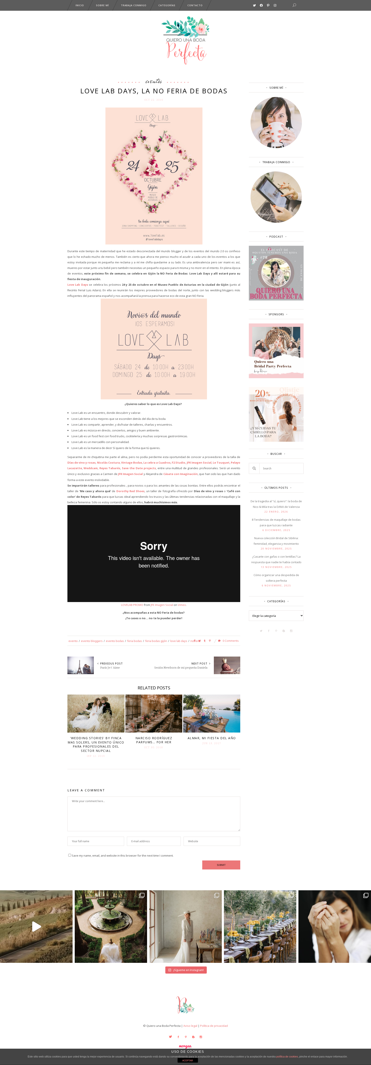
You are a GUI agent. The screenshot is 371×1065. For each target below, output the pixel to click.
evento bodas (115, 641)
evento (73, 641)
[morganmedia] (185, 1014)
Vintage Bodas (131, 462)
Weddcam (91, 468)
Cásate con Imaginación (180, 474)
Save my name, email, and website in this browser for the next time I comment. (122, 855)
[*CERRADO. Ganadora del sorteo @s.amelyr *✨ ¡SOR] (334, 926)
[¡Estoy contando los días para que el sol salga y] (260, 926)
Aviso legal (190, 1026)
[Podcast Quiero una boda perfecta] (276, 299)
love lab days (178, 641)
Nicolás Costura (108, 462)
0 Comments (230, 641)
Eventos (154, 81)
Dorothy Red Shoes (130, 491)
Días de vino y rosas (81, 462)
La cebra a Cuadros (156, 462)
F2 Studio (178, 462)
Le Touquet (221, 462)
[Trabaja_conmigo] (276, 222)
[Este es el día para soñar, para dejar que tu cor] (111, 926)
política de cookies (287, 1056)
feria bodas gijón (156, 641)
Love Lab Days (77, 285)
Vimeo (182, 605)
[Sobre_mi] (276, 147)
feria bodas (134, 641)
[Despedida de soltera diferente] (276, 377)
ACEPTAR (187, 1060)
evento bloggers (92, 641)
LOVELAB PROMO (132, 605)
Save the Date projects (139, 468)
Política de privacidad (214, 1026)
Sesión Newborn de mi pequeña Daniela (180, 667)
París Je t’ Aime (110, 667)
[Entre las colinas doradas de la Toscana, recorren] (36, 926)
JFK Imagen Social (199, 462)
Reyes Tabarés (109, 468)
